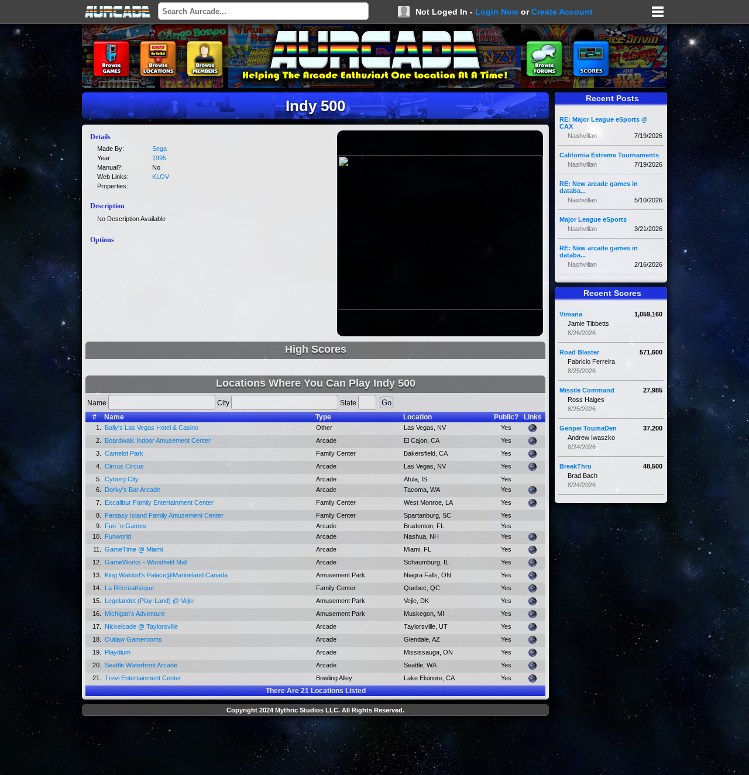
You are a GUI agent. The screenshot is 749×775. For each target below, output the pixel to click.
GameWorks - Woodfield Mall (146, 562)
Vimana (570, 314)
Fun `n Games (125, 525)
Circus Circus (124, 466)
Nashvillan (582, 135)
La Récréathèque (129, 587)
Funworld (118, 536)
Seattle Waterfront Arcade (141, 665)
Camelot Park (124, 453)
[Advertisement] (315, 747)
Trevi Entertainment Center (143, 677)
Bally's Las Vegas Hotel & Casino (151, 427)
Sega (159, 148)
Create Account (562, 11)
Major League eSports (593, 219)
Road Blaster (579, 352)
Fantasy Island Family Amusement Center (164, 515)
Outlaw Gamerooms (133, 639)
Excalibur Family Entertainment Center (159, 502)
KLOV (160, 176)
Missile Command (586, 390)
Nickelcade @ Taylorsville (141, 626)
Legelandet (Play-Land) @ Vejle (149, 600)
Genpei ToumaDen (588, 428)
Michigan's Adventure (135, 613)
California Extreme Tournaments (609, 155)
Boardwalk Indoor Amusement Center (158, 440)
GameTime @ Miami (134, 549)
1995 (159, 157)
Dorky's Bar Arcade (132, 489)
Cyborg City (122, 479)
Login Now (496, 11)
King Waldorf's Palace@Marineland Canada (166, 574)
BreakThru (575, 466)
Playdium (117, 652)
